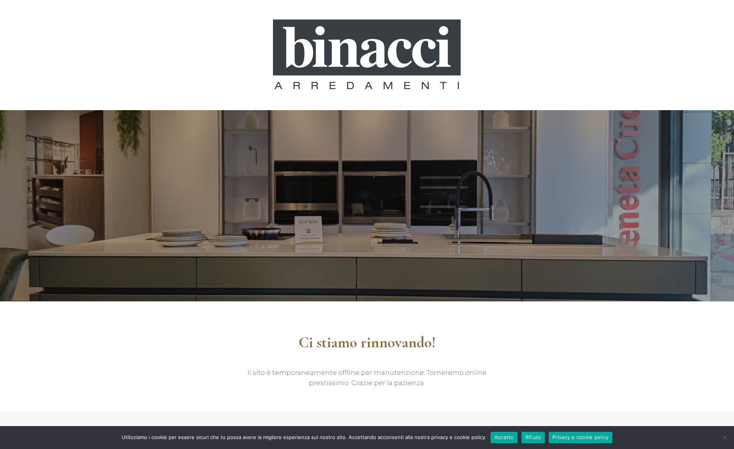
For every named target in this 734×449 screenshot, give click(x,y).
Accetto (504, 437)
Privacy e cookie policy (580, 437)
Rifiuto (533, 437)
